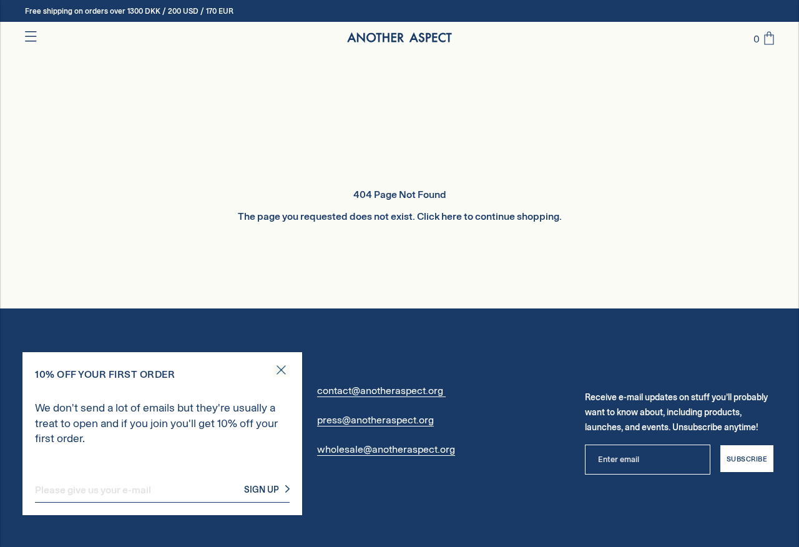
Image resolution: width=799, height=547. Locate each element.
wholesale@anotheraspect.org (386, 449)
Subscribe (747, 459)
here (451, 216)
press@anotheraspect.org (375, 420)
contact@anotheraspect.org (381, 391)
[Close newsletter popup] (281, 371)
